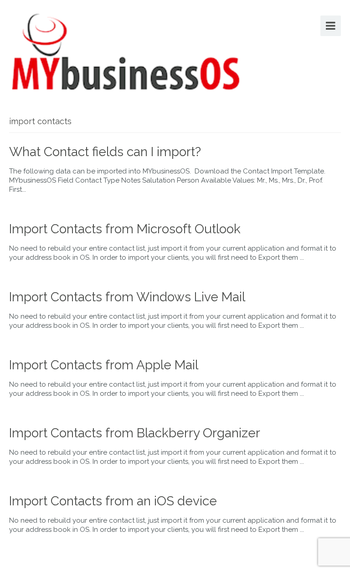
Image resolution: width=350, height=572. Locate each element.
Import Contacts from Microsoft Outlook (125, 228)
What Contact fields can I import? (105, 151)
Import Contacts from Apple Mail (103, 365)
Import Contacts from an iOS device (113, 501)
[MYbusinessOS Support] (126, 50)
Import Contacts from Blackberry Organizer (134, 433)
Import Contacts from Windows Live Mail (127, 296)
